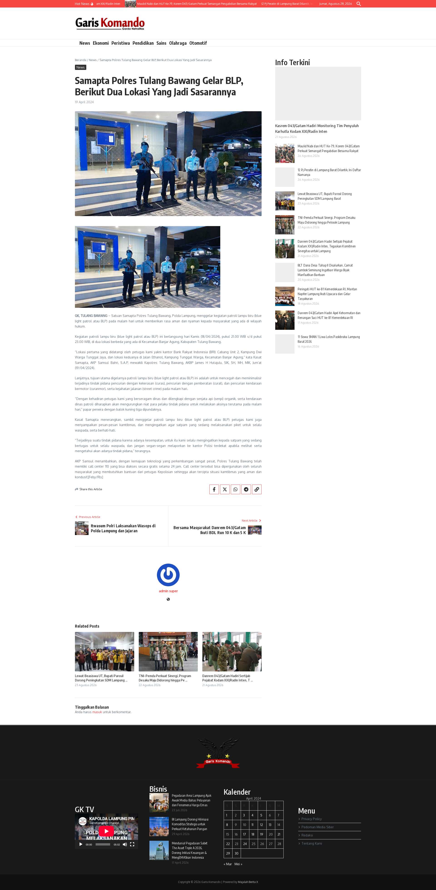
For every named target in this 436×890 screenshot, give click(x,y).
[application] (106, 831)
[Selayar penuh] (132, 844)
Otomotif (198, 43)
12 (261, 825)
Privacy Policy (312, 819)
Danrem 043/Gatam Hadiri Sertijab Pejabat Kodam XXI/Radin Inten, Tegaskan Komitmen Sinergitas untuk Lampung (327, 246)
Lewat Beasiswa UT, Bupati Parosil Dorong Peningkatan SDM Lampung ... (101, 678)
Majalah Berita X (248, 882)
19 (261, 834)
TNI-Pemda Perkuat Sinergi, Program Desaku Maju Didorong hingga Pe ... (165, 678)
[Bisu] (125, 844)
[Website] (168, 600)
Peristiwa (120, 43)
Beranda (80, 60)
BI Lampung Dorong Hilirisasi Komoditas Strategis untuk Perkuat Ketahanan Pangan (190, 824)
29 (228, 853)
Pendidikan (143, 43)
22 (228, 844)
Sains (161, 43)
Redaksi (307, 835)
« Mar (228, 864)
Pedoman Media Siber (318, 827)
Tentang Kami (312, 843)
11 (252, 825)
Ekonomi (101, 43)
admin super (168, 591)
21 (278, 834)
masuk (97, 712)
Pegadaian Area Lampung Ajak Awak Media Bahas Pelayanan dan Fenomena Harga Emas (191, 800)
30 (236, 853)
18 (253, 834)
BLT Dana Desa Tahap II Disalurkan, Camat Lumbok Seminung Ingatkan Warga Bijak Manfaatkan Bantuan (325, 270)
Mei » (238, 864)
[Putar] (81, 844)
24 (245, 844)
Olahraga (178, 43)
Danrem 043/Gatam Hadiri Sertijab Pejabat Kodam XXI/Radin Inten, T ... (227, 678)
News (84, 43)
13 (270, 825)
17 (244, 834)
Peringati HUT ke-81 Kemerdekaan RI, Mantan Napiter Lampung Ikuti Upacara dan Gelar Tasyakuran (327, 294)
